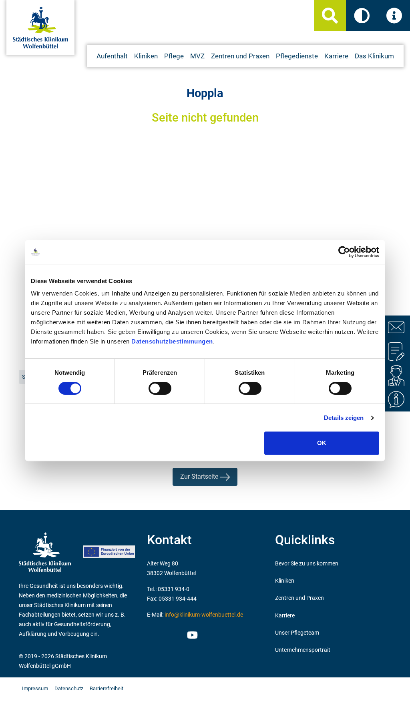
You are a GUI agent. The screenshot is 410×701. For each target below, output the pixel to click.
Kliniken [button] (146, 56)
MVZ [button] (197, 56)
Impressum (35, 688)
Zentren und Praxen (299, 598)
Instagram (156, 633)
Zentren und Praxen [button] (240, 56)
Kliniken (284, 580)
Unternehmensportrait (302, 650)
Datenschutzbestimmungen (172, 341)
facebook (174, 633)
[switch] (160, 388)
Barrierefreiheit (106, 688)
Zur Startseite (200, 476)
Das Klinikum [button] (374, 56)
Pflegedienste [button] (297, 56)
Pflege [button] (174, 56)
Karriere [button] (336, 56)
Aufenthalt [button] (112, 56)
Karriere (285, 615)
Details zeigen (344, 417)
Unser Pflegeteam (297, 632)
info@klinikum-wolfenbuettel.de (204, 614)
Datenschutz (68, 688)
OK (321, 442)
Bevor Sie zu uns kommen (306, 563)
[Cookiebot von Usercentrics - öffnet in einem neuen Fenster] (344, 252)
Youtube (191, 636)
